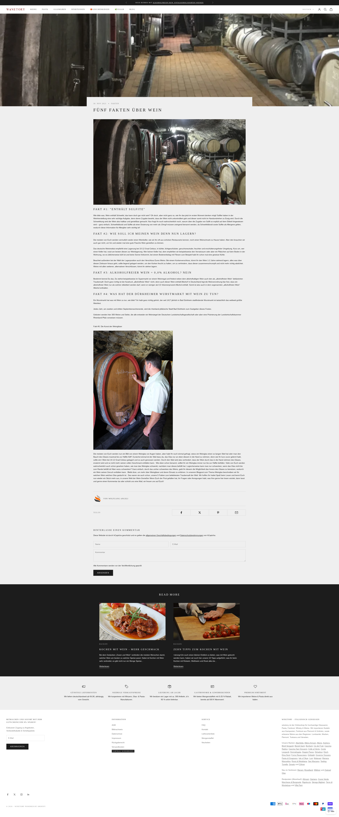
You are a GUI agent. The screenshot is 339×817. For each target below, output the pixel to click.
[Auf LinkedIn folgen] (28, 794)
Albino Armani (310, 743)
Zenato (292, 764)
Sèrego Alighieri (318, 782)
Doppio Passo (308, 752)
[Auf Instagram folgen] (21, 794)
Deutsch (307, 9)
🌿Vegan (119, 9)
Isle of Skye (303, 758)
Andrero (326, 743)
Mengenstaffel (150, 2)
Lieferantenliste (208, 734)
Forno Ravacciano (299, 755)
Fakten (115, 104)
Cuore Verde (323, 779)
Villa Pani (298, 785)
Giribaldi (311, 755)
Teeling (323, 761)
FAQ (203, 725)
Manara (325, 758)
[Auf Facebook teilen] (181, 512)
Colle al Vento (314, 749)
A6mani (306, 779)
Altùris (319, 743)
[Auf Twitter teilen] (200, 512)
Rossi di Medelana (299, 761)
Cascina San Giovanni (298, 749)
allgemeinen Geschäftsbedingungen (161, 535)
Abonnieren (17, 747)
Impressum (116, 738)
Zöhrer (302, 764)
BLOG (132, 9)
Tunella (285, 764)
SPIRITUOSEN (78, 9)
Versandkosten (118, 747)
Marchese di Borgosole (291, 782)
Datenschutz (117, 734)
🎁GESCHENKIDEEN (100, 9)
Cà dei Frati (319, 746)
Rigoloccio (306, 782)
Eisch (326, 752)
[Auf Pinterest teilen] (218, 512)
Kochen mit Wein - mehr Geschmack (129, 649)
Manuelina (286, 761)
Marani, (300, 770)
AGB (114, 725)
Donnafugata (295, 752)
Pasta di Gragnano (290, 758)
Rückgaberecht (118, 742)
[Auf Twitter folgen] (14, 794)
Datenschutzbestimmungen (191, 535)
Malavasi (317, 758)
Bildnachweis (117, 729)
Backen (103, 644)
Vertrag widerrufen (123, 751)
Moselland (308, 770)
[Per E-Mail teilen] (236, 512)
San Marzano (313, 761)
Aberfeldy (300, 743)
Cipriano (313, 779)
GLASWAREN (60, 9)
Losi (311, 758)
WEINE (33, 9)
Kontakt (205, 729)
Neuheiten (206, 742)
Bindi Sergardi (288, 746)
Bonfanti (309, 746)
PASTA (45, 9)
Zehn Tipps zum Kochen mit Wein (200, 649)
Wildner (317, 770)
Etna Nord (286, 755)
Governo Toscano (323, 755)
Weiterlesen (104, 666)
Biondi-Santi (300, 746)
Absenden (103, 573)
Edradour (319, 752)
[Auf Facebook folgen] (7, 794)
